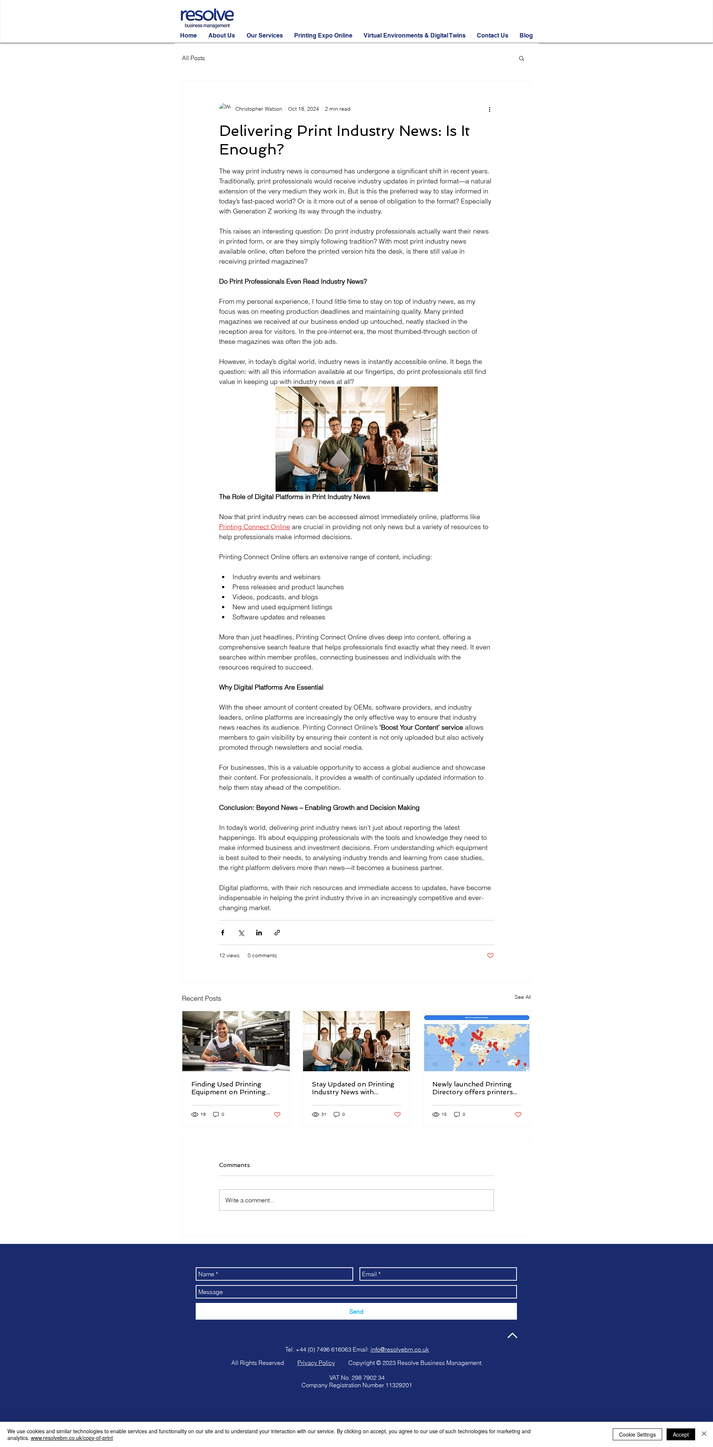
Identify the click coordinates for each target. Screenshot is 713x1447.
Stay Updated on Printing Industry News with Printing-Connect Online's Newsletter (355, 1088)
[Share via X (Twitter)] (240, 932)
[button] (521, 58)
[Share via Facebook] (222, 932)
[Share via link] (277, 932)
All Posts (193, 58)
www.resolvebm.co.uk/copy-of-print (72, 1437)
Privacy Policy (316, 1362)
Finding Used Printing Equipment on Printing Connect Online (228, 1088)
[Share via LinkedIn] (259, 932)
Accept (681, 1434)
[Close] (704, 1434)
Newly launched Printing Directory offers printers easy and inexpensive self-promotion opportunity (474, 1088)
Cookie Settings (637, 1434)
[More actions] (489, 108)
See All (523, 997)
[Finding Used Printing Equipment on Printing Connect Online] (236, 1041)
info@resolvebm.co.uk (400, 1349)
